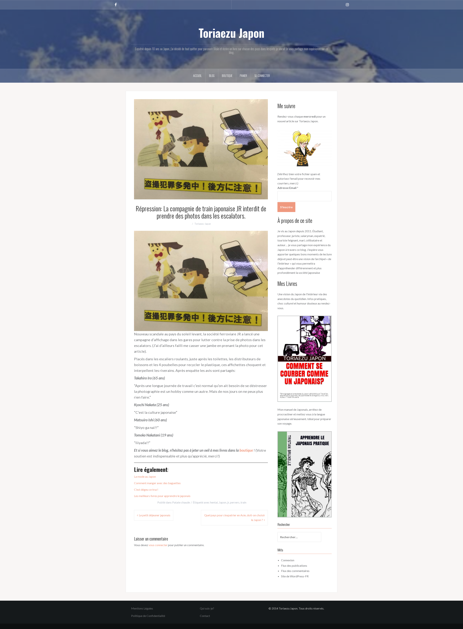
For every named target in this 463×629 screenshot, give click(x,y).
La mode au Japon (145, 476)
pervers (234, 502)
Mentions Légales (142, 608)
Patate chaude (181, 502)
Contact (205, 615)
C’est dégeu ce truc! (146, 489)
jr (228, 502)
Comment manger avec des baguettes (157, 483)
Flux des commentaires (295, 570)
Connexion (287, 560)
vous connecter (158, 545)
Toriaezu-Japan (202, 223)
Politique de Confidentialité (148, 615)
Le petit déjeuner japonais (154, 515)
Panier (243, 76)
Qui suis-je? (207, 608)
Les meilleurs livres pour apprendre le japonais (162, 496)
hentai (214, 502)
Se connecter (262, 76)
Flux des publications (294, 565)
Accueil (197, 76)
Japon (222, 502)
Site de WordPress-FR (295, 576)
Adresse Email (287, 187)
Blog (211, 76)
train (243, 502)
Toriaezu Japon (231, 32)
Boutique (227, 76)
